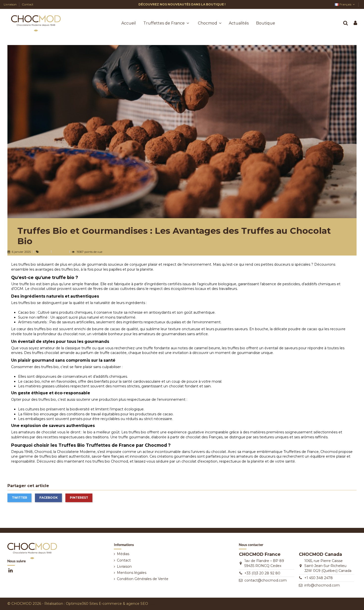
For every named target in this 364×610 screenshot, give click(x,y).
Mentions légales (131, 572)
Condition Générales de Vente (142, 579)
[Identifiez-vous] (355, 23)
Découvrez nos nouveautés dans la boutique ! (182, 4)
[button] (209, 23)
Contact (27, 4)
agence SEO (137, 603)
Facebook (48, 497)
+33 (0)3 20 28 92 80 (262, 573)
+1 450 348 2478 (318, 578)
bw (151, 603)
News (45, 252)
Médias (123, 554)
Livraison (10, 4)
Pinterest (79, 497)
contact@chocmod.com (265, 580)
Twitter (19, 497)
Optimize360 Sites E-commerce (94, 603)
